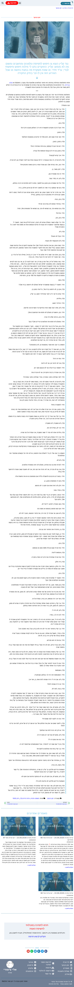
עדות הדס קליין (25, 798)
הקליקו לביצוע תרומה (37, 936)
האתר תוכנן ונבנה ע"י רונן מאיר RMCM (14, 981)
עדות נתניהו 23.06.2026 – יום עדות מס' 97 (19, 838)
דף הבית (70, 8)
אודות (10, 973)
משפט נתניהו (35, 798)
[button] (19, 3)
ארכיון (65, 8)
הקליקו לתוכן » (69, 867)
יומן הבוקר (59, 8)
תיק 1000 (16, 798)
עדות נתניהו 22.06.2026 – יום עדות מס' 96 (57, 893)
